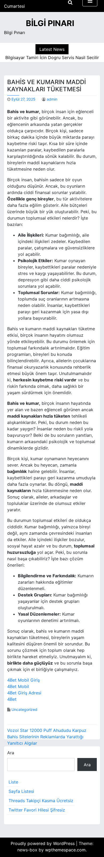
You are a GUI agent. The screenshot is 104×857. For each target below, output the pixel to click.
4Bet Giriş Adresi (24, 692)
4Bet (12, 699)
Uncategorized (24, 709)
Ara (10, 752)
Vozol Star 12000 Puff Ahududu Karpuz (46, 730)
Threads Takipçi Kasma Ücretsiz (41, 800)
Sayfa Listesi (21, 791)
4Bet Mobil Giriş (23, 680)
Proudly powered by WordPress (43, 843)
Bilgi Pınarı (50, 23)
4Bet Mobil (18, 686)
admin (52, 99)
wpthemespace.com (65, 849)
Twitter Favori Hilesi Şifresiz (37, 810)
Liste (13, 782)
